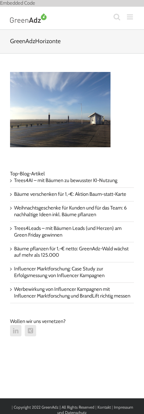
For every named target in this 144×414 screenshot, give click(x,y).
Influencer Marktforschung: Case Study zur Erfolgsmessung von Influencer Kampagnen (59, 272)
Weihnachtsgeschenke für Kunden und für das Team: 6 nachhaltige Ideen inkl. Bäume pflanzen (70, 211)
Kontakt (104, 407)
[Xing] (30, 330)
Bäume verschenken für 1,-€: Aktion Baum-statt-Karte (70, 194)
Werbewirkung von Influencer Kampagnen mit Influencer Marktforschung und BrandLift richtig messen (72, 292)
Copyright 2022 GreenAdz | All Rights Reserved (54, 407)
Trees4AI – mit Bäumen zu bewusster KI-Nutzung (65, 180)
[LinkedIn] (15, 330)
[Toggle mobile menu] (130, 16)
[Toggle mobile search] (117, 16)
